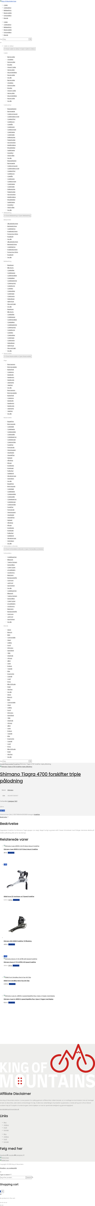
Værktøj (10, 385)
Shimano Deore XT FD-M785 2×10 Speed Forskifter (20, 962)
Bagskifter (10, 421)
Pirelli (9, 687)
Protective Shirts (12, 234)
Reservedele (8, 13)
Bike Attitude (11, 684)
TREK (8, 653)
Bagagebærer (11, 109)
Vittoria (9, 658)
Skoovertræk (11, 304)
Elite (8, 671)
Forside (2, 764)
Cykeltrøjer (10, 294)
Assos (9, 630)
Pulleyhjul (10, 471)
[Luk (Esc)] (6, 1202)
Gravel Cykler (11, 67)
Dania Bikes (11, 565)
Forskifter (10, 445)
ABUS (9, 661)
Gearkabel (10, 453)
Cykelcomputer (12, 114)
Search (29, 1177)
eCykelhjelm (11, 570)
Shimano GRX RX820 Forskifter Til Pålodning (18, 941)
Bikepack (10, 560)
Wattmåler (10, 156)
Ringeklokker (11, 148)
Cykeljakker (11, 278)
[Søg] (30, 39)
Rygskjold (10, 237)
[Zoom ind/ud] (0, 1202)
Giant (9, 640)
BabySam (10, 575)
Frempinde (10, 447)
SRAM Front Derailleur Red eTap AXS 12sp (17, 981)
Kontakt (6, 1130)
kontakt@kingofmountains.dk (9, 1109)
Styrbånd (10, 153)
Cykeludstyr (7, 8)
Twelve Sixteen (12, 562)
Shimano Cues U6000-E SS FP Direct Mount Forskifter (21, 849)
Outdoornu (11, 573)
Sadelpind (10, 473)
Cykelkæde (11, 429)
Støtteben (10, 479)
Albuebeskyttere (12, 224)
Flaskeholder (11, 140)
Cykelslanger (11, 440)
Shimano (10, 648)
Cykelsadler (11, 434)
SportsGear (11, 586)
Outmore (10, 580)
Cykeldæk (10, 427)
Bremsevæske (12, 367)
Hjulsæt (9, 458)
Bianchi (9, 632)
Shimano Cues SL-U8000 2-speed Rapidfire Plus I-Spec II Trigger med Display (28, 999)
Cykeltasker (11, 132)
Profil (5, 1128)
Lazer (9, 663)
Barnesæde (11, 111)
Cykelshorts (11, 286)
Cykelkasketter (12, 281)
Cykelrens (10, 372)
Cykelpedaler (11, 432)
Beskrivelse (3, 817)
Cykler (6, 5)
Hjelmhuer (10, 301)
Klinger (9, 463)
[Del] (4, 1202)
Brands (6, 18)
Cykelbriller (10, 270)
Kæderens (10, 377)
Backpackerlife (12, 578)
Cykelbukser (11, 273)
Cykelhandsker (12, 276)
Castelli (9, 676)
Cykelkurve (10, 122)
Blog (5, 1122)
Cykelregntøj (11, 283)
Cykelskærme (11, 437)
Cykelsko (10, 288)
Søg (1, 39)
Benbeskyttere (12, 226)
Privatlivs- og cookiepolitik (8, 1168)
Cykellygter (11, 127)
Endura (9, 666)
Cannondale (11, 638)
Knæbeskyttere (12, 231)
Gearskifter (11, 455)
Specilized (10, 650)
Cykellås (10, 124)
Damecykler (11, 62)
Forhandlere (7, 16)
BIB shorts (10, 268)
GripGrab (10, 656)
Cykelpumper (11, 130)
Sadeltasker (11, 150)
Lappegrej (10, 383)
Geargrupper (11, 450)
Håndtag (10, 460)
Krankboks (10, 466)
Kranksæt (10, 468)
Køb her (2, 811)
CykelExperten (12, 557)
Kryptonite (10, 674)
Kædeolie (10, 375)
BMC (8, 635)
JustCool (10, 583)
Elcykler (9, 65)
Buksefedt (10, 370)
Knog (9, 682)
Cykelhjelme (11, 229)
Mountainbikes (12, 72)
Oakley (9, 643)
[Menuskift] (0, 42)
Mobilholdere (11, 145)
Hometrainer (11, 143)
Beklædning (7, 10)
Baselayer (10, 265)
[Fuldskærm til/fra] (2, 1202)
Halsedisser (11, 299)
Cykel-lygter (11, 567)
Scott (9, 645)
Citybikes (10, 59)
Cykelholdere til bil (13, 117)
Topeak (9, 669)
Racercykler (11, 75)
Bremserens (11, 364)
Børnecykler (11, 57)
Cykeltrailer (11, 135)
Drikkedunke (11, 137)
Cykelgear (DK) (12, 801)
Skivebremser (11, 476)
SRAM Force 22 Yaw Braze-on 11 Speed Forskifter (19, 896)
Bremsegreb (11, 424)
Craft (9, 679)
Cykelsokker (11, 291)
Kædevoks (10, 380)
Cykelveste (11, 296)
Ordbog (6, 1125)
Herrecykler (11, 70)
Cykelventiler (11, 442)
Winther (10, 689)
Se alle (9, 78)
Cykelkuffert (11, 119)
